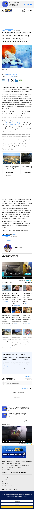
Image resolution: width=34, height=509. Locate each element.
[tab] (6, 389)
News (14, 234)
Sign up (29, 376)
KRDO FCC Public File (8, 465)
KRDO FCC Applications (22, 465)
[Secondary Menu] (4, 10)
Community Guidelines (26, 461)
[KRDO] (9, 10)
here (9, 370)
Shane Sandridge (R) (15, 123)
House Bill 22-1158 (11, 125)
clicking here (6, 366)
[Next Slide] (31, 163)
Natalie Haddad (7, 74)
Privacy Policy (15, 461)
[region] (17, 399)
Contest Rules (5, 469)
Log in (25, 376)
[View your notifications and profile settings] (30, 388)
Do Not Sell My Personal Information (12, 467)
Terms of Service (6, 461)
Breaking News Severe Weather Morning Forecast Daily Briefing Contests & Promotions (8, 482)
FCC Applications (14, 463)
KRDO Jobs (5, 463)
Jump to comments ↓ (7, 240)
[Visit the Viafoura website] (28, 421)
